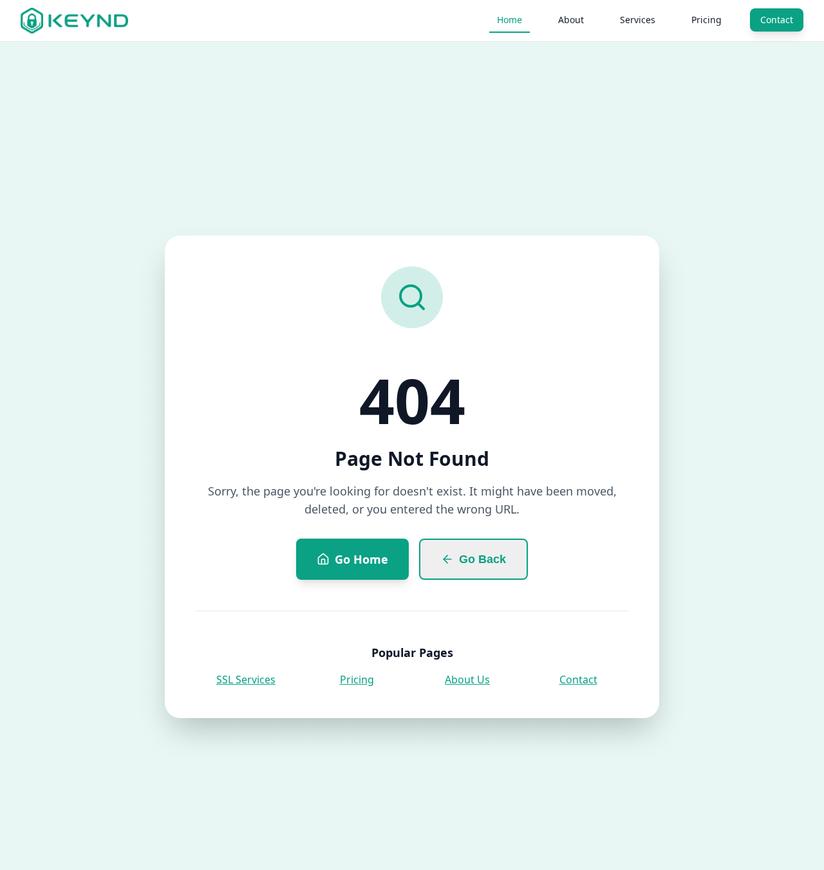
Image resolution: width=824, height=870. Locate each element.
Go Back (482, 559)
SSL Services (246, 679)
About (571, 20)
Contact (776, 20)
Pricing (706, 20)
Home (509, 20)
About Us (467, 679)
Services (637, 20)
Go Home (361, 559)
